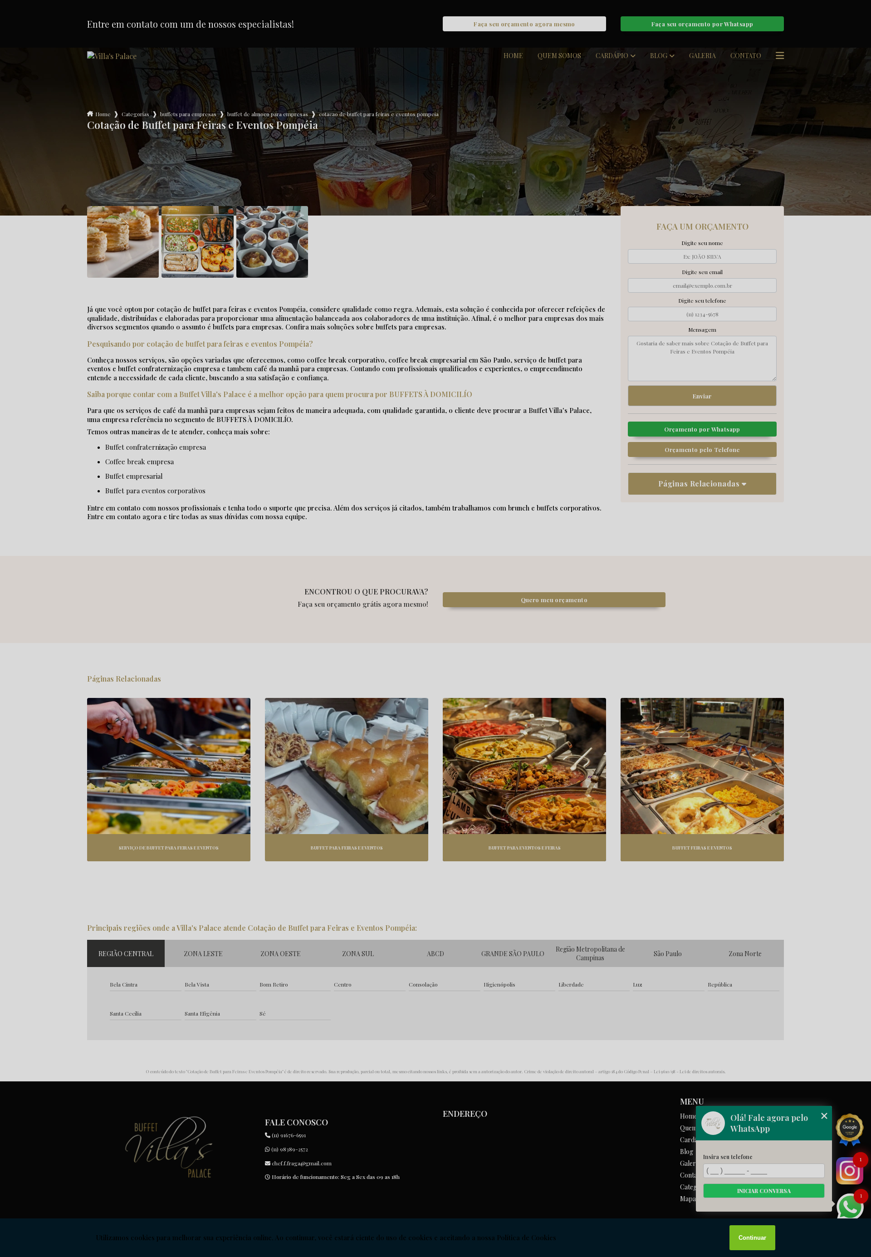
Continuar (752, 1237)
